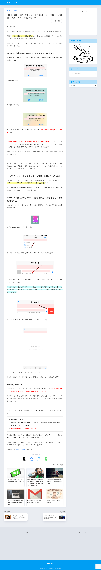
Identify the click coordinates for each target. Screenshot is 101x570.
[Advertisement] (83, 22)
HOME (51, 563)
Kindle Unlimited (20, 449)
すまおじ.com (10, 2)
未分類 (61, 465)
